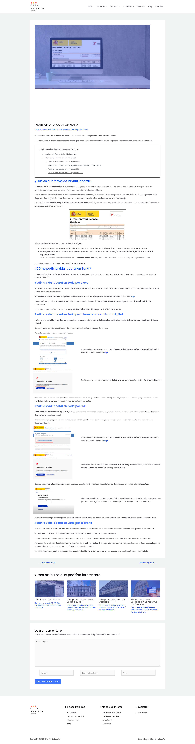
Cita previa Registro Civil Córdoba (113, 600)
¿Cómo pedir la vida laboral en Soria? (60, 158)
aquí (133, 296)
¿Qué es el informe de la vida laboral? (60, 154)
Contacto (159, 6)
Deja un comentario (43, 129)
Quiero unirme (141, 712)
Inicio (90, 6)
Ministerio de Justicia (79, 607)
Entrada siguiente (148, 563)
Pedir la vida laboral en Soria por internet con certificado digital (74, 165)
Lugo (69, 607)
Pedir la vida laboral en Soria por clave (64, 161)
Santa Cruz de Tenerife (140, 610)
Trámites (114, 6)
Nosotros (141, 6)
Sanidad (151, 607)
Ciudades (127, 6)
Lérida (42, 605)
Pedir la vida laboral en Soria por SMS (63, 169)
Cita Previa (100, 6)
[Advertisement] (97, 106)
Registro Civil (112, 607)
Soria (59, 129)
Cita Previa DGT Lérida (47, 599)
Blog (150, 6)
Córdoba (102, 607)
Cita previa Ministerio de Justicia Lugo (80, 600)
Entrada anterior (46, 563)
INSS (55, 129)
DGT (54, 603)
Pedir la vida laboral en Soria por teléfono (65, 173)
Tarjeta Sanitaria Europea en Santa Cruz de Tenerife (144, 602)
